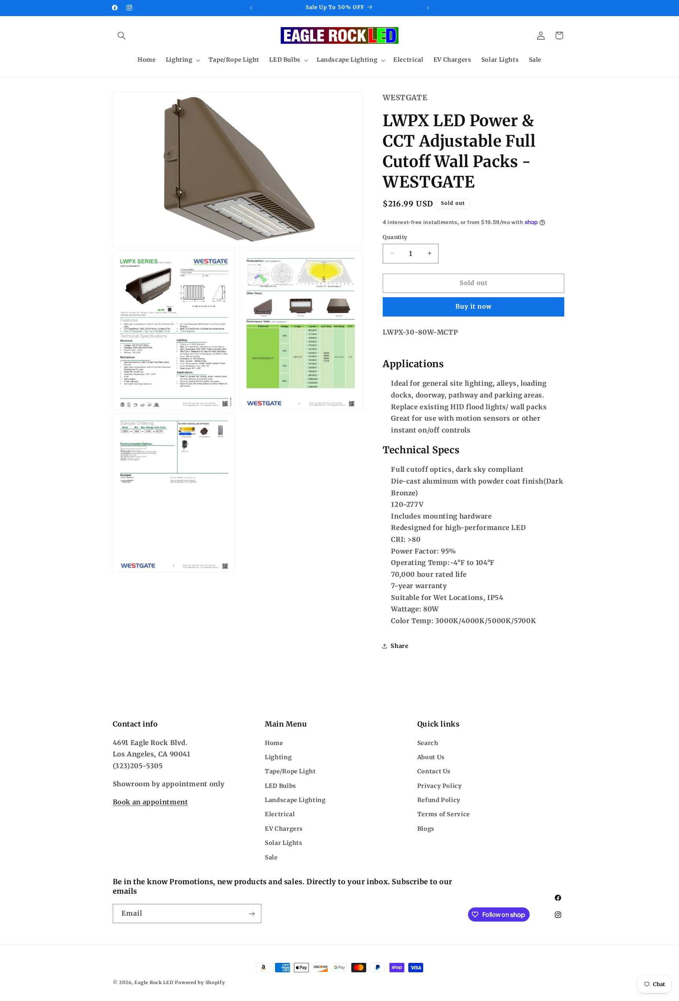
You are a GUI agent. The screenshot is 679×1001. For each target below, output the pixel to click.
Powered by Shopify (200, 982)
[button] (122, 35)
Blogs (426, 828)
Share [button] (399, 645)
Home (274, 743)
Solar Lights (284, 842)
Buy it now (473, 306)
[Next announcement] (428, 8)
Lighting (278, 757)
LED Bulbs (280, 785)
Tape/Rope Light (290, 771)
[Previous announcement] (251, 8)
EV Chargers (284, 828)
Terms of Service (443, 814)
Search (428, 743)
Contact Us (434, 771)
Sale (271, 857)
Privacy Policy (439, 785)
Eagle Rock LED (153, 982)
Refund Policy (439, 800)
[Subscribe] (251, 913)
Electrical (280, 814)
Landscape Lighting (295, 800)
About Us (431, 757)
